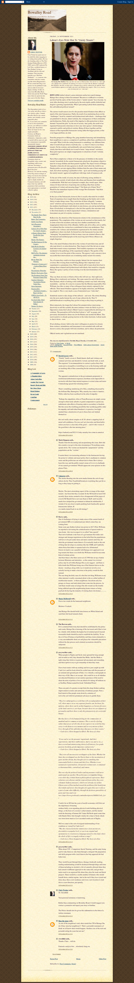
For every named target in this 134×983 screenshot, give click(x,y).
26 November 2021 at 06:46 (65, 435)
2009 (32, 362)
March (34, 326)
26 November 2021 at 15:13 (65, 647)
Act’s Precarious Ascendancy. (36, 225)
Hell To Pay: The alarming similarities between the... (39, 255)
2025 (32, 197)
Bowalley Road (39, 12)
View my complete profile (35, 100)
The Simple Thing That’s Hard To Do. (38, 216)
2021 (32, 207)
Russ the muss (63, 921)
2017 (32, 342)
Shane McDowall (64, 598)
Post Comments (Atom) (68, 964)
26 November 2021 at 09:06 (65, 512)
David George (63, 355)
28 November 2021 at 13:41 (65, 934)
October (34, 309)
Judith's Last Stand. (37, 222)
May (33, 321)
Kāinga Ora (58, 344)
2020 (32, 334)
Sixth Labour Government (91, 344)
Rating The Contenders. (38, 219)
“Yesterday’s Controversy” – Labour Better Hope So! (39, 266)
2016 (32, 344)
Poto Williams (78, 344)
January (34, 332)
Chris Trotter (36, 52)
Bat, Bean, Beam (35, 388)
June (33, 319)
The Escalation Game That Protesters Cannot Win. (39, 276)
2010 (32, 360)
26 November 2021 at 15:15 (65, 842)
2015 (32, 347)
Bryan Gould (34, 394)
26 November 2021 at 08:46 (65, 471)
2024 (32, 199)
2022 (32, 205)
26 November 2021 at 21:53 (65, 885)
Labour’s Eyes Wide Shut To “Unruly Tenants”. (39, 230)
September (35, 311)
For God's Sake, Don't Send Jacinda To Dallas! (38, 302)
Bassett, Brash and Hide (38, 385)
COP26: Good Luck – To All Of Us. (39, 296)
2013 (32, 352)
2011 (32, 357)
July (33, 316)
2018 (32, 339)
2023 (32, 202)
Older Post (102, 959)
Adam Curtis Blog (36, 379)
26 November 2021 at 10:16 (65, 594)
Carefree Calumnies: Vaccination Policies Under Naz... (38, 282)
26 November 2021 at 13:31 (65, 619)
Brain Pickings (35, 391)
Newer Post (54, 959)
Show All (45, 404)
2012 (32, 354)
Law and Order (67, 344)
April (33, 324)
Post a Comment (57, 954)
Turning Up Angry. (37, 306)
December (35, 210)
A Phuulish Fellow (36, 376)
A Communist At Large (37, 373)
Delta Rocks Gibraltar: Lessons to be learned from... (38, 248)
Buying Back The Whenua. (36, 260)
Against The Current (37, 382)
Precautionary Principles (38, 270)
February (35, 329)
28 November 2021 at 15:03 (65, 949)
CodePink (33, 397)
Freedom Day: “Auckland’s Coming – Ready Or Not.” (39, 291)
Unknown (61, 476)
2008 (32, 365)
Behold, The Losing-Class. (39, 273)
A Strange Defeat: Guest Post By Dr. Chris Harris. (38, 235)
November (35, 212)
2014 (32, 349)
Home (78, 959)
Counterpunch (35, 400)
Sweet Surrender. (36, 286)
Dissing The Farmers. (37, 240)
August (34, 314)
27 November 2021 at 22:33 (65, 916)
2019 (32, 337)
